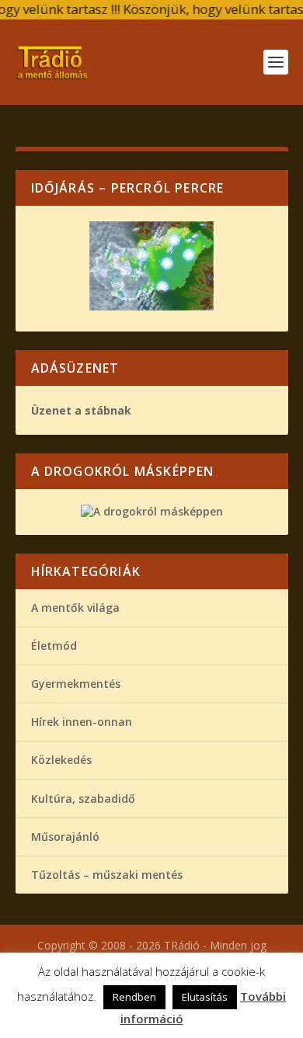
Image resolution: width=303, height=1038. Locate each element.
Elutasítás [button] (205, 997)
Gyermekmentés (75, 683)
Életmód (54, 645)
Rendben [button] (134, 997)
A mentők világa (75, 607)
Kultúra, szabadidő (83, 798)
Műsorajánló (65, 836)
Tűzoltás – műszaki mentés (107, 874)
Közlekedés (61, 759)
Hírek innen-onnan (81, 721)
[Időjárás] (151, 306)
